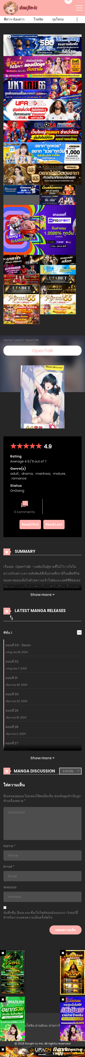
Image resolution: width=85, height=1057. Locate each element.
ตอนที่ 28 (12, 727)
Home (8, 340)
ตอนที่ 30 (12, 694)
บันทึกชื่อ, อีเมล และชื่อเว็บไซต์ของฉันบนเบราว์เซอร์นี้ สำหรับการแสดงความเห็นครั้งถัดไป (40, 915)
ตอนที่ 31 (11, 678)
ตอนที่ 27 (12, 743)
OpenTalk (32, 340)
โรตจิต (38, 19)
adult (19, 340)
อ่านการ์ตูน (56, 1025)
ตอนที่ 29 (12, 710)
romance (19, 478)
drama (27, 473)
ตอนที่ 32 (12, 661)
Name (8, 846)
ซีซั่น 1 (7, 632)
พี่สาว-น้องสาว (14, 19)
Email (7, 866)
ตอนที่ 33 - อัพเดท (18, 645)
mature (59, 473)
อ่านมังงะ (41, 1025)
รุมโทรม (58, 19)
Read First (30, 524)
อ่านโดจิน (27, 1025)
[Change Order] (11, 617)
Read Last (54, 524)
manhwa (43, 473)
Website (10, 887)
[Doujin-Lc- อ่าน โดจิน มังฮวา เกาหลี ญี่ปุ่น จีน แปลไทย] (21, 7)
